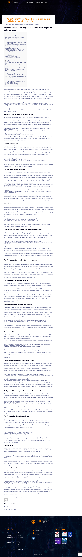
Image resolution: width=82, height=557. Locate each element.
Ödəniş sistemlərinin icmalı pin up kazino (13, 64)
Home (27, 2)
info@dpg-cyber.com (39, 530)
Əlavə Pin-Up (8, 41)
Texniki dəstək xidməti (9, 55)
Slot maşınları (8, 54)
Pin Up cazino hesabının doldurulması (13, 52)
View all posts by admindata (10, 509)
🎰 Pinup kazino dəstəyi (10, 60)
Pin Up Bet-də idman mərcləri (11, 38)
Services (31, 2)
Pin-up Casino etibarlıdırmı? (11, 71)
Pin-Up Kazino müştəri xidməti (11, 83)
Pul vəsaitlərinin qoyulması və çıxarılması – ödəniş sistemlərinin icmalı (15, 43)
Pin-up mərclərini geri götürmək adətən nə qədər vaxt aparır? (15, 79)
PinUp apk (16, 497)
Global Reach (37, 2)
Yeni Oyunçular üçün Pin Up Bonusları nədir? (14, 37)
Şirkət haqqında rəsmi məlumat (11, 56)
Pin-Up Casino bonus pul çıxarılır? (12, 39)
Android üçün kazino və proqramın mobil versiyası (15, 47)
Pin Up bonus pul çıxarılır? (10, 82)
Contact (46, 2)
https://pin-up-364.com (21, 140)
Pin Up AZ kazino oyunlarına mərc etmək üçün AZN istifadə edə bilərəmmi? (14, 70)
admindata (29, 497)
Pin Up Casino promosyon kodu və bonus (13, 73)
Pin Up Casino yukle (9, 65)
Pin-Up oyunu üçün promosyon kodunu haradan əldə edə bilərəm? (15, 51)
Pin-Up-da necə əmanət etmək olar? (12, 45)
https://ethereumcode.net (14, 506)
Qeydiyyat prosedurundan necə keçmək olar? (14, 49)
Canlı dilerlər (7, 61)
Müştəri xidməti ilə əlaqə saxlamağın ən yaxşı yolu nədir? (15, 67)
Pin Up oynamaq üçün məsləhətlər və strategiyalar (15, 44)
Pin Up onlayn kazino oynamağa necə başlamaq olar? (15, 85)
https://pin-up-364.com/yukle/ (42, 180)
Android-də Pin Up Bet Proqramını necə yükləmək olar (15, 63)
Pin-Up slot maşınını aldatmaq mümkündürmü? (15, 81)
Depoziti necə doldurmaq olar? (11, 48)
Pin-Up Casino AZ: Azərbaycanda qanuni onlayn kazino (15, 75)
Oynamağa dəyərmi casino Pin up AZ (12, 57)
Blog (42, 2)
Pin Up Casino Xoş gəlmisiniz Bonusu (12, 58)
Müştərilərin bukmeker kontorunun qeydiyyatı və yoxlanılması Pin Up (15, 77)
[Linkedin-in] (33, 538)
